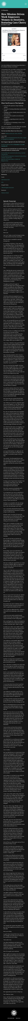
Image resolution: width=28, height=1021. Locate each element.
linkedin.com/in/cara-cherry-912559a (13, 133)
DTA (2, 182)
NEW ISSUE (18, 1018)
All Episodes (5, 10)
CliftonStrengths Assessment (7, 187)
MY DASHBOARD (11, 1018)
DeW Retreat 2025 (5, 179)
